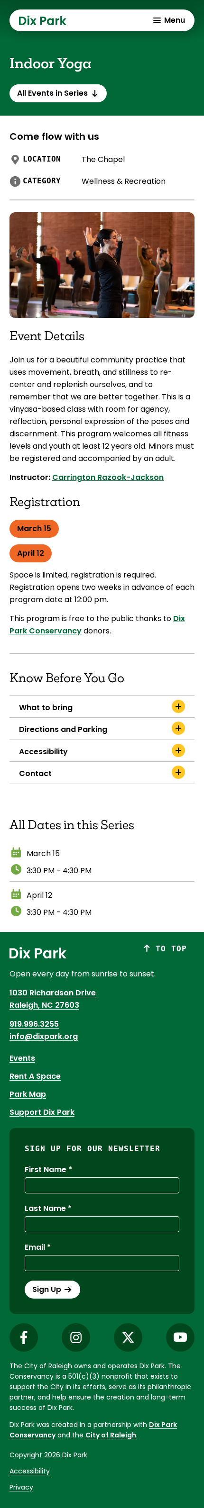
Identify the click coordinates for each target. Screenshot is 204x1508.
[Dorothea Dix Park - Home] (42, 20)
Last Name (45, 1208)
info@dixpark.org (43, 1036)
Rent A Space (35, 1076)
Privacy (21, 1487)
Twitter (128, 1337)
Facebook (23, 1337)
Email (35, 1247)
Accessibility (29, 1471)
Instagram (76, 1337)
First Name (45, 1169)
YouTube (180, 1337)
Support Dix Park (41, 1112)
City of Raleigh (110, 1435)
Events (22, 1058)
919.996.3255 (34, 1024)
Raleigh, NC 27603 (44, 1005)
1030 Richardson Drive (52, 992)
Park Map (27, 1094)
